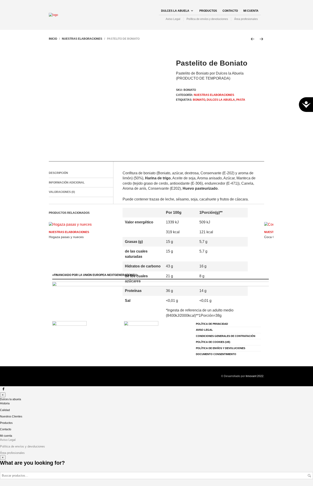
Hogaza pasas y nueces (66, 237)
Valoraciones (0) (62, 192)
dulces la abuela (221, 99)
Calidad (5, 410)
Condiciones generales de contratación (225, 336)
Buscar (309, 476)
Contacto (230, 10)
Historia (5, 403)
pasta (240, 99)
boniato (199, 99)
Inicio (53, 38)
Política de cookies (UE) (213, 342)
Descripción (58, 173)
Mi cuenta (250, 10)
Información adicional (67, 182)
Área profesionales (246, 19)
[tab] (81, 173)
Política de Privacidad (212, 323)
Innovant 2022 (255, 376)
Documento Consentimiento (216, 354)
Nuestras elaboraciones (82, 38)
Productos (208, 10)
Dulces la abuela (175, 10)
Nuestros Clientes (11, 416)
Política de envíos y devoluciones (207, 19)
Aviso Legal (173, 19)
